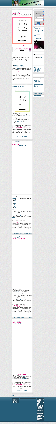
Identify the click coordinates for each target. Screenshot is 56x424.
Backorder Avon (36, 88)
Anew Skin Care (41, 399)
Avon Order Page (19, 60)
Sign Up (18, 68)
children (43, 407)
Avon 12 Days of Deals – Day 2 (37, 70)
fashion (42, 409)
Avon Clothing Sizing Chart (37, 34)
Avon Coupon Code (16, 317)
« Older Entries (13, 395)
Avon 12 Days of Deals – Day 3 (37, 69)
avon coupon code (39, 404)
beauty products (39, 405)
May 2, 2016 (16, 87)
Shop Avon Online (36, 86)
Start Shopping (14, 198)
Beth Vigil (19, 12)
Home (15, 203)
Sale (25, 233)
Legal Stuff (35, 85)
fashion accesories (39, 410)
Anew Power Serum (24, 378)
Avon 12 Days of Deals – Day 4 (37, 68)
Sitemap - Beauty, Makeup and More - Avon (38, 57)
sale (43, 416)
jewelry (42, 414)
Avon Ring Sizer (35, 82)
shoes (42, 418)
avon (37, 400)
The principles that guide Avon (38, 29)
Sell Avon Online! (24, 81)
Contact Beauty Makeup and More (37, 83)
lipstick (38, 415)
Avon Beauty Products (40, 402)
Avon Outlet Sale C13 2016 (18, 86)
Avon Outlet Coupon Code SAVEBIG (19, 236)
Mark (15, 206)
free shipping (40, 413)
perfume (41, 416)
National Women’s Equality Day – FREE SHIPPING (38, 67)
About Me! (35, 79)
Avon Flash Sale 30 (16, 141)
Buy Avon (18, 233)
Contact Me (13, 61)
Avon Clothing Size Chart (36, 80)
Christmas (38, 408)
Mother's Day (23, 233)
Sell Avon (27, 233)
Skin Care (15, 202)
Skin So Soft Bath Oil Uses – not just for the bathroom (38, 87)
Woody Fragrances (15, 402)
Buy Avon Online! (19, 81)
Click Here (23, 376)
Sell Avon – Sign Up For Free (37, 71)
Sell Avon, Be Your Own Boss (37, 95)
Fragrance (15, 201)
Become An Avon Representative (37, 78)
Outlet (15, 207)
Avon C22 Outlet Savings (17, 320)
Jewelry (15, 200)
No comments (30, 233)
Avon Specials (15, 233)
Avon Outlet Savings (16, 11)
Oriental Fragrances (15, 401)
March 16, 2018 (16, 12)
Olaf (38, 416)
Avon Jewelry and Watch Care (38, 36)
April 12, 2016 (16, 237)
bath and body (40, 404)
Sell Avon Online (39, 418)
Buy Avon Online (40, 407)
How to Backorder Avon (37, 28)
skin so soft (41, 419)
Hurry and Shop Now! (27, 115)
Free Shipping (20, 233)
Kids (14, 204)
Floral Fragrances (15, 399)
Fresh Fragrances (15, 400)
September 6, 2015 (17, 321)
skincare (38, 419)
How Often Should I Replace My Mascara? (39, 30)
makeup (40, 415)
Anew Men (38, 399)
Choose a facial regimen (37, 31)
